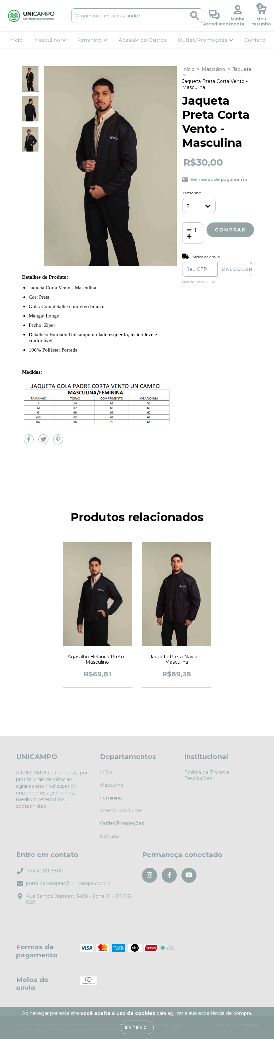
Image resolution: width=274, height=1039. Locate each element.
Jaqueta (242, 69)
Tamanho (191, 192)
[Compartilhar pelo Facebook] (29, 442)
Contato (255, 40)
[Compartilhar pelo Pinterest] (58, 442)
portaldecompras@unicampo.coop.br (69, 883)
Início (15, 40)
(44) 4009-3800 (44, 871)
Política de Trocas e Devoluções (206, 775)
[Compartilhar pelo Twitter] (44, 442)
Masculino (48, 40)
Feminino (90, 40)
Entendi (137, 1027)
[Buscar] (194, 15)
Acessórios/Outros (143, 40)
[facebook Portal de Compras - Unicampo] (169, 875)
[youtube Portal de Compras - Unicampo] (188, 875)
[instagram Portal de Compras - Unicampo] (149, 875)
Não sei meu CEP (198, 281)
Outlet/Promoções (203, 40)
